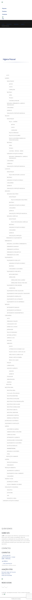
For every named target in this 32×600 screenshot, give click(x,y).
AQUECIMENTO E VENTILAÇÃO (12, 423)
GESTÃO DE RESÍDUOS (12, 445)
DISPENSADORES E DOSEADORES (14, 440)
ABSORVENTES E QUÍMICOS (13, 470)
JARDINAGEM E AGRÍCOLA (13, 415)
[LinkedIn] (29, 1)
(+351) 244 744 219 (7, 563)
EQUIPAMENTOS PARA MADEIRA (14, 285)
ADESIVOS (11, 371)
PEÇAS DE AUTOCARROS (14, 135)
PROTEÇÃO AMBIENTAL (10, 467)
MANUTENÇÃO (10, 81)
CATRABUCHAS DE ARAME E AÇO (16, 349)
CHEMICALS (9, 163)
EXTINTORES (10, 492)
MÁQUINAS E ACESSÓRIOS (13, 451)
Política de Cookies (6, 573)
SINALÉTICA (9, 490)
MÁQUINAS (7, 191)
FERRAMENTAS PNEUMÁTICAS (14, 252)
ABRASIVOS (9, 343)
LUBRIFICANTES (10, 365)
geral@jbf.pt (5, 561)
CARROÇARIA (12, 89)
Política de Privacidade (7, 575)
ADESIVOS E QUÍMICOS (12, 368)
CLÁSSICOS (7, 169)
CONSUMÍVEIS (10, 107)
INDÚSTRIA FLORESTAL (12, 409)
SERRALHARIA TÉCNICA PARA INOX (19, 282)
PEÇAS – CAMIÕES (13, 121)
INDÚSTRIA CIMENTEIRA (12, 412)
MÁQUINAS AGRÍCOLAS (12, 216)
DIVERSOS (9, 382)
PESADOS (7, 116)
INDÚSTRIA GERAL (9, 387)
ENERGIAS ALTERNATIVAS (13, 418)
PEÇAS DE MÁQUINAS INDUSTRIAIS (19, 199)
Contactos (4, 14)
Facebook (3, 586)
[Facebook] (26, 1)
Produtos (4, 11)
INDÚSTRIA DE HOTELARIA (13, 398)
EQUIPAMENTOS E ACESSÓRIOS (14, 443)
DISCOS (11, 346)
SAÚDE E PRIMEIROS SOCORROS (14, 484)
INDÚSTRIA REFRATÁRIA (12, 396)
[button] (23, 1)
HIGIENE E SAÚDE (9, 478)
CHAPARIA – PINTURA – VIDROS (16, 151)
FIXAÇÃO (9, 362)
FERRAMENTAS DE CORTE (13, 254)
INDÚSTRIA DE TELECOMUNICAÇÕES (15, 401)
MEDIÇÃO (7, 304)
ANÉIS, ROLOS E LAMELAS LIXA (16, 354)
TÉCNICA (11, 98)
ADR (8, 495)
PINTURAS (9, 340)
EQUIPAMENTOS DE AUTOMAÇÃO (15, 299)
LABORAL (7, 459)
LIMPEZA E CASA (11, 337)
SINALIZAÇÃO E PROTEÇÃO (15, 235)
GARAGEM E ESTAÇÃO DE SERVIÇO (15, 153)
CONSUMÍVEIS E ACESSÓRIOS (16, 268)
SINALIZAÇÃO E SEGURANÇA (11, 487)
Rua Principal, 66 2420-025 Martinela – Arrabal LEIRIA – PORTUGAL (8, 557)
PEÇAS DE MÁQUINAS (12, 332)
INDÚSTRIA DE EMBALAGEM (13, 407)
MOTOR (11, 84)
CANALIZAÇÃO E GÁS (12, 324)
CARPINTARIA (12, 288)
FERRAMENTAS (8, 240)
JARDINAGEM (10, 329)
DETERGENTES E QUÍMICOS (13, 437)
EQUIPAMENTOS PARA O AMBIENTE (15, 473)
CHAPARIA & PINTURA (14, 100)
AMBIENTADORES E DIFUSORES (14, 432)
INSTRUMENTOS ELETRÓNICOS (14, 310)
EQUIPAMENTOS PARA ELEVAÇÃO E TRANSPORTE (18, 293)
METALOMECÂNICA (13, 274)
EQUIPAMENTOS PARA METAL (14, 271)
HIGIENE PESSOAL (11, 448)
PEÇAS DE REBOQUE (13, 132)
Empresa (4, 8)
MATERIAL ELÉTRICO (11, 335)
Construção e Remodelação (13, 393)
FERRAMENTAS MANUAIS (13, 246)
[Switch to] (16, 18)
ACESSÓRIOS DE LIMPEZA (13, 429)
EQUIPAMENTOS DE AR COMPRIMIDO (15, 301)
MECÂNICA (9, 92)
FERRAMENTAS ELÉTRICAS (13, 249)
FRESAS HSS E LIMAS (14, 360)
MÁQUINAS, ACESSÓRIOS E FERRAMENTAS (17, 243)
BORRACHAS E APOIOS (12, 326)
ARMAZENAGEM (11, 379)
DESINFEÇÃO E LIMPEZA (12, 481)
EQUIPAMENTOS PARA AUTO (13, 260)
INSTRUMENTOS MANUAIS (13, 307)
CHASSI (10, 87)
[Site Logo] (10, 3)
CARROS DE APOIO (11, 434)
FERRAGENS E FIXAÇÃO (12, 321)
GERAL (10, 95)
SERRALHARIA (12, 277)
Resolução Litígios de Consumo (9, 572)
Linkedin (6, 586)
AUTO (8, 318)
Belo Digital (24, 594)
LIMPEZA (7, 426)
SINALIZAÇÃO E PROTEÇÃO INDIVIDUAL (16, 113)
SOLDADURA (10, 376)
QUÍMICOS (9, 110)
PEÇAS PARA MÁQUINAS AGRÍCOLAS (19, 222)
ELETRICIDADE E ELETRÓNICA (11, 420)
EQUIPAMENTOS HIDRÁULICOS (14, 296)
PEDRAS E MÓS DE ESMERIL (15, 357)
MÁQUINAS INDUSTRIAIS (12, 194)
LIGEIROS (7, 78)
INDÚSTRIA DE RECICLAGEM (13, 404)
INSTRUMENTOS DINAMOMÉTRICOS (15, 313)
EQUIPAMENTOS (9, 257)
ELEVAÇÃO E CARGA (11, 498)
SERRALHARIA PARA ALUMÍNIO (18, 280)
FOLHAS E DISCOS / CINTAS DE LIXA (17, 351)
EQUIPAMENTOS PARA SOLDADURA (15, 290)
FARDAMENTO (10, 465)
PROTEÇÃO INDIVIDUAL (12, 462)
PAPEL (8, 454)
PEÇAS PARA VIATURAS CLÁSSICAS (17, 174)
